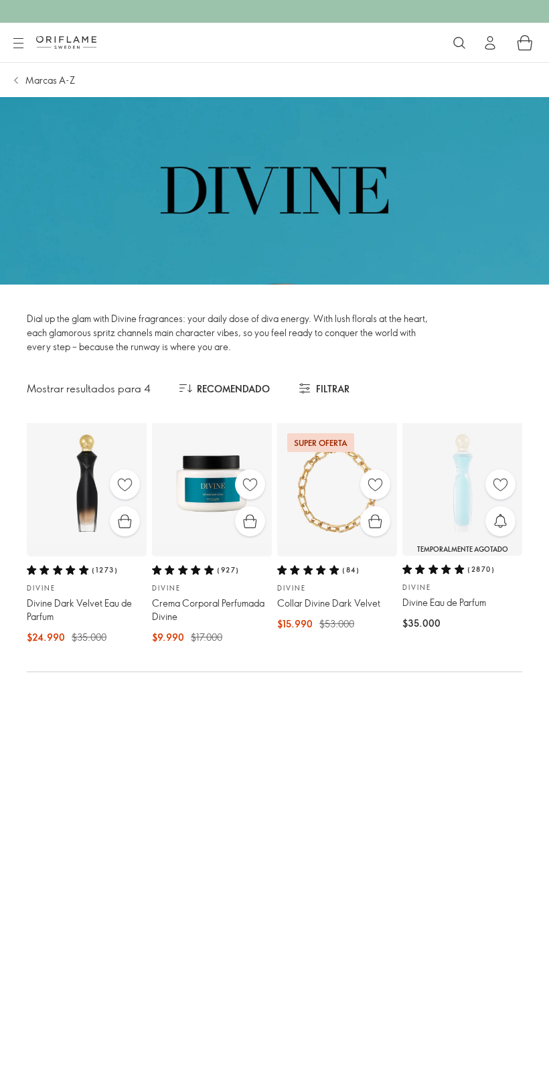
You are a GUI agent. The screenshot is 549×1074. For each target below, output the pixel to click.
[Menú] (18, 43)
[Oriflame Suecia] (66, 42)
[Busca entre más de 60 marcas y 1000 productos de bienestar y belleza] (459, 43)
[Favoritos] (125, 484)
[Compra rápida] (125, 521)
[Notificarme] (500, 521)
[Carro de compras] (525, 43)
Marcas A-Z (50, 80)
